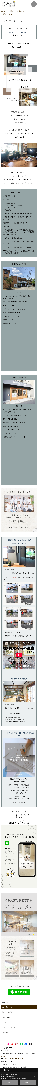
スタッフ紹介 (6, 1017)
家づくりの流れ (7, 1012)
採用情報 (5, 1033)
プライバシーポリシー (9, 1027)
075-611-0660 (19, 1059)
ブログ (4, 1022)
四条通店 (23, 32)
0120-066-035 (9, 1059)
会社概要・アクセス (9, 1007)
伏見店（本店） (14, 32)
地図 (4, 1056)
